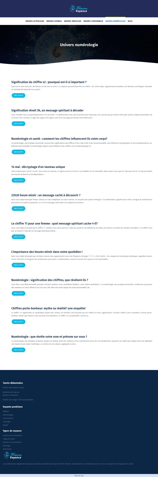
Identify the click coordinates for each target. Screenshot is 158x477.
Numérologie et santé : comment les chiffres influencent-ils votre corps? (59, 139)
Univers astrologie (35, 21)
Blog (130, 21)
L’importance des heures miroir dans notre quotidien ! (46, 252)
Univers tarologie (72, 21)
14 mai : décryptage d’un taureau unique (38, 167)
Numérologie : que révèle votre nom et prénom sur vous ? (49, 336)
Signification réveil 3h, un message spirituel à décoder (47, 110)
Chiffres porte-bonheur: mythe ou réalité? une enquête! (48, 308)
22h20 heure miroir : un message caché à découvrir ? (46, 195)
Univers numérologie (115, 21)
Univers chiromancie (93, 21)
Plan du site (79, 475)
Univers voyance (54, 21)
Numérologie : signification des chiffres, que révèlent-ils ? (49, 280)
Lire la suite (18, 95)
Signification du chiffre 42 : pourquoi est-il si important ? (49, 82)
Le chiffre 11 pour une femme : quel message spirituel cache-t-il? (54, 223)
